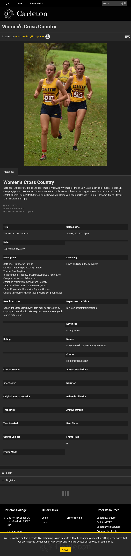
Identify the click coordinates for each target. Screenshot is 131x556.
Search (125, 3)
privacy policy (55, 541)
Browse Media (36, 3)
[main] (65, 262)
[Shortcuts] (127, 36)
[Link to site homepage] (26, 14)
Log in (6, 3)
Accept (65, 549)
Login (9, 472)
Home (19, 3)
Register (10, 480)
